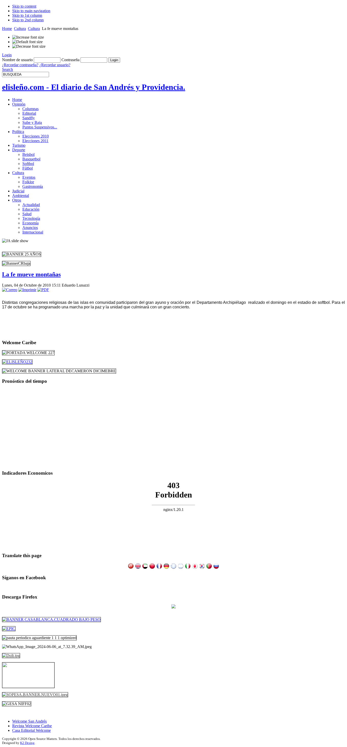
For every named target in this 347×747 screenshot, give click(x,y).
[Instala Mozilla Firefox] (173, 607)
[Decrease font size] (28, 46)
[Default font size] (27, 42)
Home (7, 28)
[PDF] (43, 290)
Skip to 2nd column (28, 20)
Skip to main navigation (31, 11)
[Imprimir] (27, 290)
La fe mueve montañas (31, 274)
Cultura (20, 28)
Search (7, 69)
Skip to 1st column (27, 15)
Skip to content (24, 6)
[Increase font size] (28, 37)
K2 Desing (27, 743)
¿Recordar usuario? (54, 65)
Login (7, 55)
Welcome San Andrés (29, 721)
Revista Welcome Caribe (32, 726)
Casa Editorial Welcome (31, 730)
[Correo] (9, 290)
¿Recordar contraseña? (20, 65)
